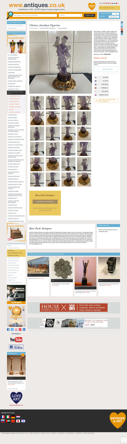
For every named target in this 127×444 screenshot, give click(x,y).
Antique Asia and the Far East (15, 92)
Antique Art (11, 83)
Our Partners (12, 272)
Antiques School (13, 255)
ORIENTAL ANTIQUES (14, 112)
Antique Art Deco (13, 89)
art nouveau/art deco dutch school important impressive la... (16, 383)
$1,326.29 (105, 77)
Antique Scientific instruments (13, 201)
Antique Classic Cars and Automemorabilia (16, 130)
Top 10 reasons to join (15, 253)
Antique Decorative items (16, 139)
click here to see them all (45, 210)
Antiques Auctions (14, 248)
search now (89, 15)
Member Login (12, 28)
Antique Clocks (13, 134)
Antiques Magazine (14, 258)
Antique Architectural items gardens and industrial (15, 77)
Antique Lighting (13, 166)
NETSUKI (11, 109)
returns (53, 433)
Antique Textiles (13, 210)
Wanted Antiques (13, 260)
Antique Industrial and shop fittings (15, 156)
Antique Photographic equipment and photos (15, 194)
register (11, 250)
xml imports (61, 433)
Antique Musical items (15, 184)
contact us (11, 280)
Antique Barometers (14, 67)
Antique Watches (13, 218)
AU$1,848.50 (104, 84)
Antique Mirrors (13, 179)
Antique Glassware (14, 153)
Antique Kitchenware (14, 70)
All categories (12, 55)
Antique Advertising (14, 62)
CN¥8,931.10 (104, 88)
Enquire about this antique (45, 201)
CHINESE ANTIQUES (14, 98)
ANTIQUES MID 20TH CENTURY (13, 173)
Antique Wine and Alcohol (16, 221)
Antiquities (11, 72)
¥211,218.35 (105, 91)
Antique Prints (12, 198)
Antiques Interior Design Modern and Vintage (16, 160)
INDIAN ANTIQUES (14, 101)
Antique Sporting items (15, 208)
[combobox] (70, 15)
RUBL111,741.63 (103, 95)
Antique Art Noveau (14, 86)
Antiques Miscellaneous (15, 181)
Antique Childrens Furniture (14, 126)
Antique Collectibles (14, 137)
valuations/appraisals (15, 282)
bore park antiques (45, 195)
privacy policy (45, 433)
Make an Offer (108, 69)
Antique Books (12, 115)
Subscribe (78, 433)
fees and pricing (13, 270)
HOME (9, 245)
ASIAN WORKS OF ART (15, 96)
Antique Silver (12, 205)
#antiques (16, 333)
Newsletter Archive (88, 433)
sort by (102, 16)
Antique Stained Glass (15, 150)
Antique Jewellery (14, 164)
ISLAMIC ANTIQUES (14, 104)
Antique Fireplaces (14, 142)
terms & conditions (34, 433)
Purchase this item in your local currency (106, 100)
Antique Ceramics (13, 123)
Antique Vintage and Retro (16, 216)
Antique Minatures (14, 176)
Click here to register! (15, 25)
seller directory (13, 265)
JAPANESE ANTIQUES (14, 107)
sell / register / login (106, 7)
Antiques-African (13, 64)
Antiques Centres (13, 268)
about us (11, 275)
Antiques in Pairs (13, 191)
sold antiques (70, 433)
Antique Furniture (14, 147)
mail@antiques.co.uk (21, 433)
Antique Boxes (12, 117)
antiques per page (105, 13)
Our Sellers (12, 263)
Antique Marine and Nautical (14, 188)
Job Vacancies (12, 277)
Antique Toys (12, 213)
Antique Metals (12, 169)
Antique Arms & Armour (15, 81)
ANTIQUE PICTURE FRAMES (15, 145)
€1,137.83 (105, 81)
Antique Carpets (13, 120)
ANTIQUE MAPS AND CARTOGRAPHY (13, 58)
